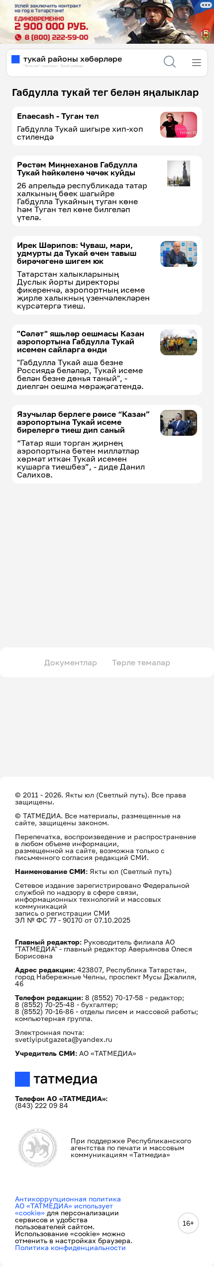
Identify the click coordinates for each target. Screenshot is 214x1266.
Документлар (70, 662)
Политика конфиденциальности (70, 1247)
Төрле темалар (141, 662)
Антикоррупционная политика (68, 1198)
